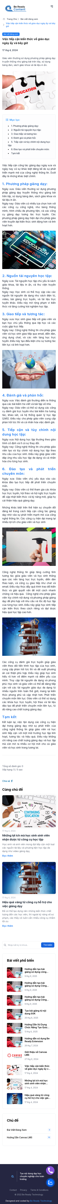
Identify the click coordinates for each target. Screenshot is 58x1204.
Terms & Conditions (39, 1190)
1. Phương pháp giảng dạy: (25, 125)
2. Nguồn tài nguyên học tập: (26, 129)
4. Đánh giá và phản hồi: (23, 137)
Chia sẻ (6, 781)
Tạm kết (15, 153)
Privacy (23, 1190)
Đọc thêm (7, 855)
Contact (13, 1190)
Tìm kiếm (47, 945)
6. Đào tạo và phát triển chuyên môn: (30, 149)
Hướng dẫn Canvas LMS (19, 1137)
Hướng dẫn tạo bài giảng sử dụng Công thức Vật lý (36, 984)
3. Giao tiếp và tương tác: (24, 133)
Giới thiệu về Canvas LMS (36, 1053)
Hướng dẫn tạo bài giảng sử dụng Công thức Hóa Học (36, 998)
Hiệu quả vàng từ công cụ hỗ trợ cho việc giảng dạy (38, 1096)
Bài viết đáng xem (29, 19)
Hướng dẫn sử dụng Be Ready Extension (37, 1040)
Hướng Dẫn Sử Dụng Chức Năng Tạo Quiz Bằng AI (36, 1026)
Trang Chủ (11, 19)
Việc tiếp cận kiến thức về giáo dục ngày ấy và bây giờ (37, 1067)
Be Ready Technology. (41, 1201)
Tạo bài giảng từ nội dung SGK (35, 1012)
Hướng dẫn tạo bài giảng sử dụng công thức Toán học (35, 970)
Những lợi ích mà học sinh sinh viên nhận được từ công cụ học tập (36, 1082)
